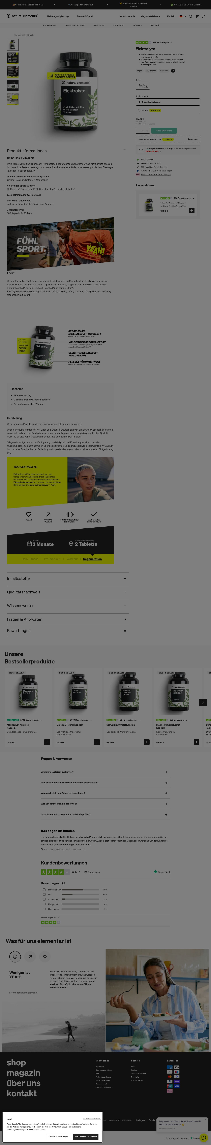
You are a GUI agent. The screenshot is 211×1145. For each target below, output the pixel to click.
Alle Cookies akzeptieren (85, 1137)
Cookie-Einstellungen (58, 1137)
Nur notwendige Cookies (92, 1118)
